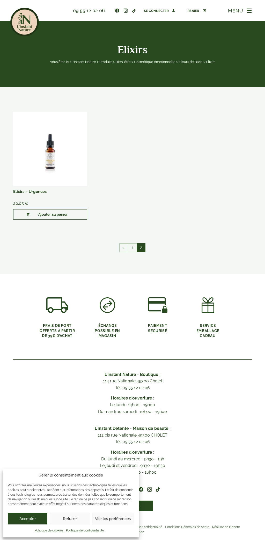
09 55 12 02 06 (89, 10)
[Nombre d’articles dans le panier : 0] (197, 10)
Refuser (70, 518)
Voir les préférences (113, 518)
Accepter (27, 518)
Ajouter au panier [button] (53, 214)
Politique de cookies (49, 530)
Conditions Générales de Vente (187, 527)
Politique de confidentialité (85, 530)
